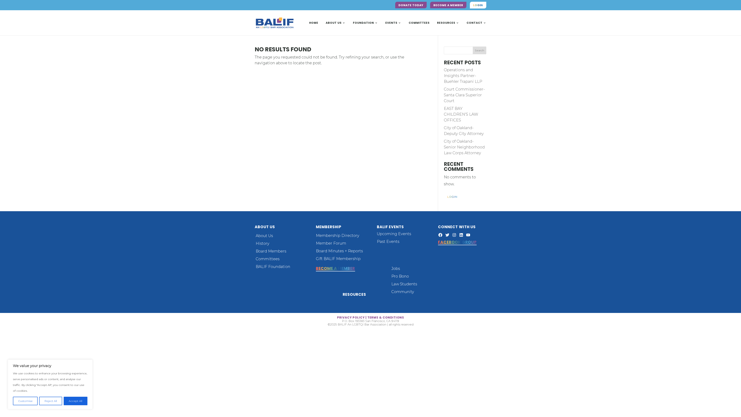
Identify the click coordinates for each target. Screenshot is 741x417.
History (262, 243)
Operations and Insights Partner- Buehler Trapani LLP (463, 76)
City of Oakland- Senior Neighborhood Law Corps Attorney (464, 147)
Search (479, 50)
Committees (419, 23)
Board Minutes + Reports (339, 251)
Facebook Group (457, 242)
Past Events (388, 241)
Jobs (395, 268)
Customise (25, 401)
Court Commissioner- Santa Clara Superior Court (464, 95)
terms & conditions (385, 317)
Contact (474, 23)
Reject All (50, 401)
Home (313, 23)
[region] (50, 384)
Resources (446, 23)
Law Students (404, 284)
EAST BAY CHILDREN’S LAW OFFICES (461, 114)
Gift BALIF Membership (338, 258)
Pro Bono (400, 276)
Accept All (75, 401)
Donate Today (410, 5)
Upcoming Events (394, 233)
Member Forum (331, 243)
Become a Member (448, 5)
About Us (334, 23)
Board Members (271, 251)
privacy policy (351, 317)
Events (391, 23)
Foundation (363, 23)
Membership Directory (337, 235)
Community (402, 291)
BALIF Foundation (273, 266)
